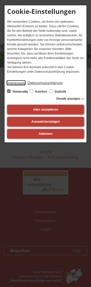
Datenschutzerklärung (45, 83)
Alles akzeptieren (45, 109)
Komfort (41, 91)
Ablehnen (45, 134)
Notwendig (20, 91)
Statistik (60, 91)
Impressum (16, 83)
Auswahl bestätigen (45, 121)
